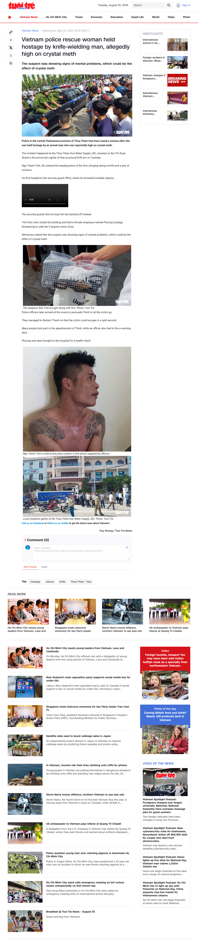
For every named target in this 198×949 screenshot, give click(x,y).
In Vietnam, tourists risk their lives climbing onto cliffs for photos (86, 769)
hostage (35, 586)
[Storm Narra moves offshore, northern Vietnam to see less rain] (122, 616)
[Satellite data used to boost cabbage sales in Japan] (25, 750)
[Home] (9, 17)
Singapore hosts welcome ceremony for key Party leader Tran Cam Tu (73, 634)
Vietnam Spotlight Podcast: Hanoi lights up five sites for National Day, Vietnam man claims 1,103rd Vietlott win (165, 866)
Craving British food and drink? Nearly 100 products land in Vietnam (165, 720)
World (155, 17)
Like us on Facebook (33, 523)
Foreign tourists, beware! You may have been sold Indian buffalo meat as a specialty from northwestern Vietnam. (165, 664)
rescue (50, 586)
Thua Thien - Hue (81, 586)
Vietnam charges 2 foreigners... (154, 77)
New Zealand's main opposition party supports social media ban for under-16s (88, 683)
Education (117, 17)
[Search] (169, 5)
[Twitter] (11, 48)
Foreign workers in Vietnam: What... (154, 59)
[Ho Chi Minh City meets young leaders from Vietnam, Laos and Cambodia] (28, 616)
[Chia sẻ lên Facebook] (11, 40)
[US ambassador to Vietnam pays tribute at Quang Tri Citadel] (169, 616)
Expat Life (137, 17)
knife (62, 586)
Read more (17, 598)
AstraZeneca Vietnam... (150, 95)
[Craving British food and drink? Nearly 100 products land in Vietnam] (165, 743)
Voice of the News (158, 768)
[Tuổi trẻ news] (21, 5)
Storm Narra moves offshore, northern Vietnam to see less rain (122, 634)
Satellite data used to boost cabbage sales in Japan (78, 740)
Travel (78, 17)
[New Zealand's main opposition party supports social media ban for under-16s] (25, 691)
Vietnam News (29, 17)
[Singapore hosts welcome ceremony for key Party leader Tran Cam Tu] (75, 616)
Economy (96, 17)
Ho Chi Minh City (56, 17)
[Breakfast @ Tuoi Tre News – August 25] (25, 925)
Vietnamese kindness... (150, 112)
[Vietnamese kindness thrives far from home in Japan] (177, 115)
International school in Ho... (151, 41)
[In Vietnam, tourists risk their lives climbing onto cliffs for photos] (25, 779)
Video (171, 17)
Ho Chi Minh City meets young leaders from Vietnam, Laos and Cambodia (27, 634)
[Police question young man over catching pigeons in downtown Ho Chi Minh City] (25, 867)
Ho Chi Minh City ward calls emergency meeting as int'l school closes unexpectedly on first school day (85, 888)
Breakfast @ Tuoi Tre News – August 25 (70, 916)
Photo (186, 17)
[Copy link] (11, 32)
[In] (11, 63)
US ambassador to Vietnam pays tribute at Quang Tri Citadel (168, 634)
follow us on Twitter (58, 523)
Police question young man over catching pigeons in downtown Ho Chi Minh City (87, 859)
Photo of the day (165, 713)
